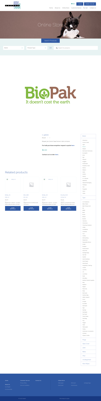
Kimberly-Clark (86, 165)
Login (80, 3)
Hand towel (85, 263)
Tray (83, 320)
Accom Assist (85, 142)
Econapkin (84, 153)
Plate (83, 291)
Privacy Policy (23, 383)
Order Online (90, 3)
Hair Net (84, 254)
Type (83, 197)
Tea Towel (84, 314)
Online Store (65, 8)
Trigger (84, 322)
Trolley (84, 329)
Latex (84, 347)
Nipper (84, 286)
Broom (84, 216)
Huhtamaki (85, 163)
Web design (62, 398)
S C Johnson (85, 178)
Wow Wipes (85, 363)
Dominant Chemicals (87, 150)
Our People (7, 386)
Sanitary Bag (85, 295)
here (72, 145)
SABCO (84, 174)
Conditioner (85, 229)
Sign (83, 307)
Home (51, 8)
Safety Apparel (85, 297)
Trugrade (84, 189)
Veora (83, 191)
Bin (83, 208)
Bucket (84, 218)
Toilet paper (85, 327)
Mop (83, 282)
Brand (84, 136)
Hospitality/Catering (87, 265)
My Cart (85, 8)
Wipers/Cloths (85, 335)
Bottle (83, 210)
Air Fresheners (85, 201)
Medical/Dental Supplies (88, 280)
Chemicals (85, 223)
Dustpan (84, 246)
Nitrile (84, 351)
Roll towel (84, 293)
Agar (83, 144)
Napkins (84, 284)
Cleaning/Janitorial (87, 225)
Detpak (84, 148)
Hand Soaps (85, 261)
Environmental (8, 389)
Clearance (84, 140)
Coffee (83, 227)
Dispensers (85, 240)
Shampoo (84, 305)
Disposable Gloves (86, 242)
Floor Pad (84, 250)
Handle (84, 257)
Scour (83, 299)
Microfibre (84, 278)
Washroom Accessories (87, 331)
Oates (83, 172)
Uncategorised (86, 359)
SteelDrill (84, 180)
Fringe (84, 340)
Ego (83, 157)
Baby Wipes (85, 204)
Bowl (83, 212)
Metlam (84, 170)
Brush (83, 214)
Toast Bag (84, 318)
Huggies (84, 161)
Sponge (84, 310)
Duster (84, 244)
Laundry (84, 269)
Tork (83, 187)
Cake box (84, 221)
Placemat (84, 288)
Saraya (84, 176)
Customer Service (76, 8)
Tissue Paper (85, 316)
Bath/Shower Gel (86, 206)
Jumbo (84, 267)
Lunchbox (84, 274)
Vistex (83, 193)
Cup (83, 233)
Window (84, 333)
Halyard (84, 159)
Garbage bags (85, 252)
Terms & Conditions (24, 385)
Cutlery (84, 235)
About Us (57, 8)
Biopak (84, 146)
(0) (74, 3)
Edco (83, 155)
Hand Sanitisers (86, 259)
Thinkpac (84, 184)
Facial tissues (85, 248)
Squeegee (84, 312)
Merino (84, 167)
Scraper (84, 301)
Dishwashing (85, 237)
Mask (83, 276)
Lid (83, 271)
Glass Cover (85, 343)
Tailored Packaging (86, 182)
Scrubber (84, 303)
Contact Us (93, 8)
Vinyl (83, 355)
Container (84, 231)
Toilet (83, 324)
